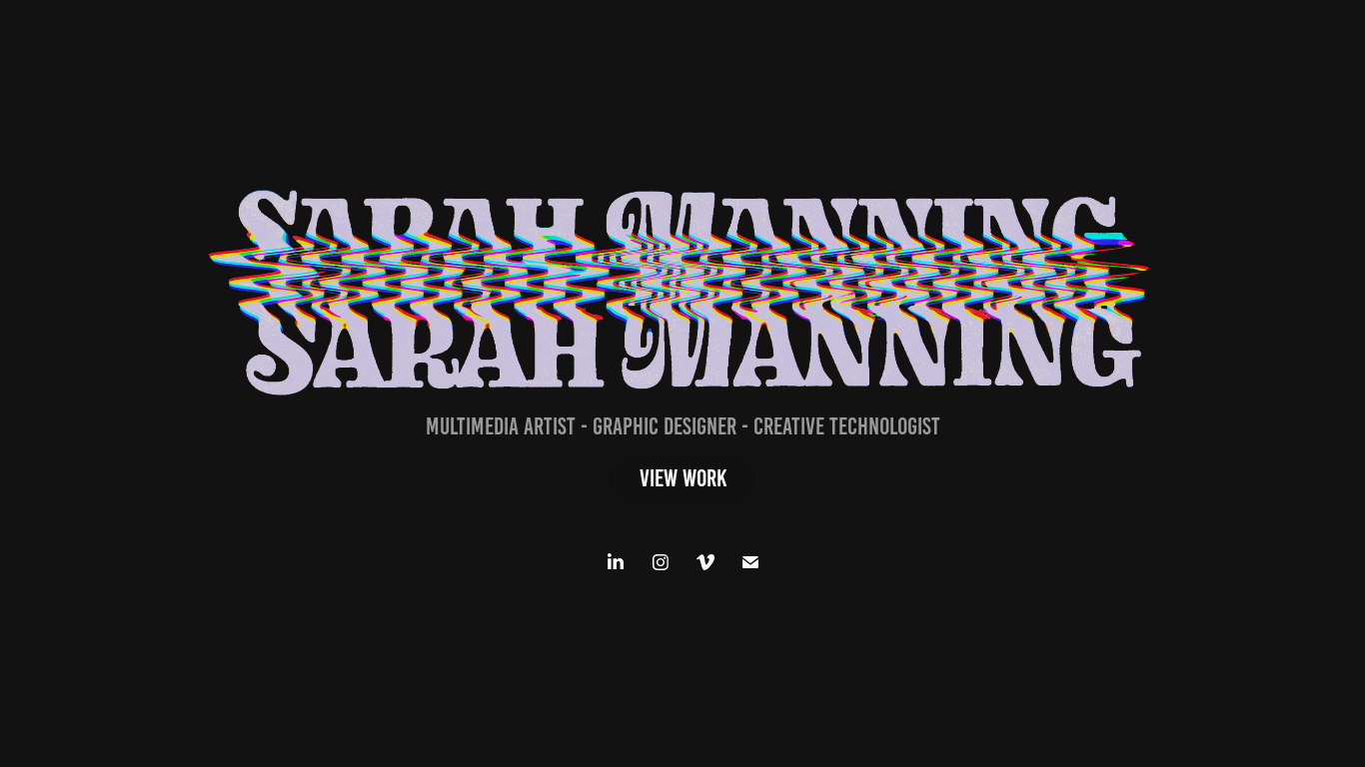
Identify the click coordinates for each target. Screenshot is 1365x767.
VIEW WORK (683, 478)
